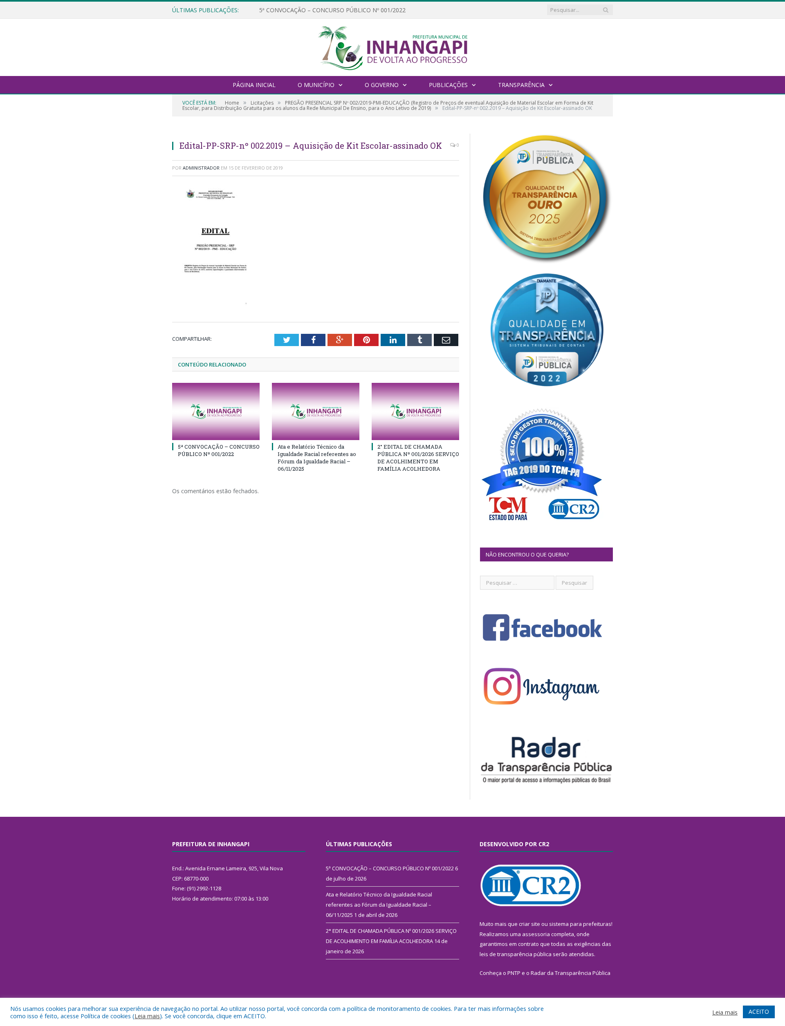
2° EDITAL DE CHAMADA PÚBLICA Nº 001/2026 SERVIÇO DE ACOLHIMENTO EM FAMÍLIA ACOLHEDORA (418, 458)
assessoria (536, 934)
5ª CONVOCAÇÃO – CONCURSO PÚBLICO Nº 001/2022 (219, 450)
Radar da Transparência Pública (570, 973)
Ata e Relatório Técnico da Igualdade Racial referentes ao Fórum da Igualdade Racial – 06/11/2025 (353, 10)
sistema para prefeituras (580, 924)
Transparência (521, 85)
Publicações (448, 85)
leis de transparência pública (516, 954)
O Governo (382, 85)
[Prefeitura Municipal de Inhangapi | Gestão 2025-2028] (392, 46)
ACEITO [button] (759, 1011)
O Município (316, 85)
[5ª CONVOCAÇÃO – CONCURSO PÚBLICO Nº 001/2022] (216, 411)
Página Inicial (254, 85)
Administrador (201, 168)
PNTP (513, 973)
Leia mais (147, 1016)
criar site (529, 924)
